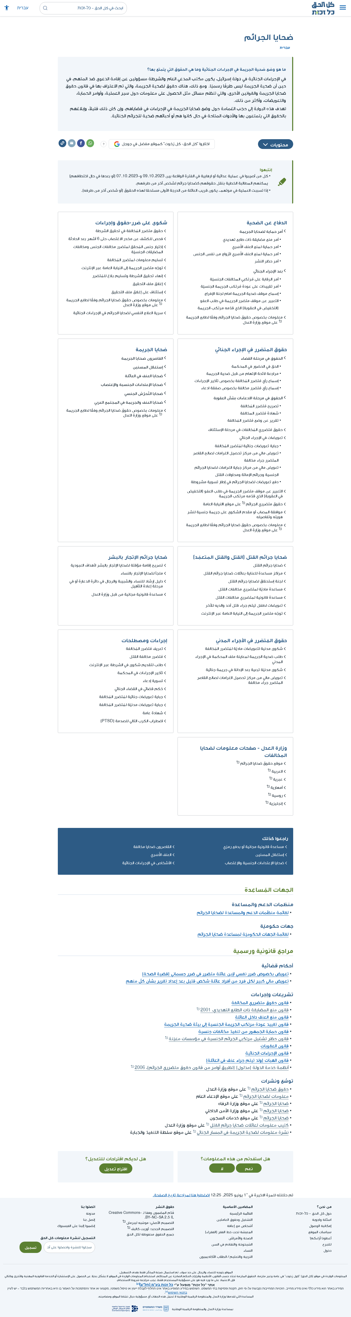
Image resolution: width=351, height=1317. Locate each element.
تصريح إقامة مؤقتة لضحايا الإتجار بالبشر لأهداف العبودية (117, 565)
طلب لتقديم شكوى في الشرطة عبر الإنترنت (126, 665)
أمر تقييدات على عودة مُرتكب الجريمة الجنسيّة (240, 286)
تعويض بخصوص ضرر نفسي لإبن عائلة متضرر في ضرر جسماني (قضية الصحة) (215, 973)
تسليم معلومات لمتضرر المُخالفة (135, 260)
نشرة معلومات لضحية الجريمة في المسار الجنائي (243, 1132)
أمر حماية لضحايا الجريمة (261, 231)
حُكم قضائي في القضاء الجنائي (139, 689)
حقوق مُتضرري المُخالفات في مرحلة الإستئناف (245, 430)
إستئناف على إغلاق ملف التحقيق (137, 292)
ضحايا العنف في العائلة (144, 375)
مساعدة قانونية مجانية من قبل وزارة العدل (127, 594)
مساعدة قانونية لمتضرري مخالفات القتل (249, 597)
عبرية (278, 779)
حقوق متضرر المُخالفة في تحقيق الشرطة (129, 231)
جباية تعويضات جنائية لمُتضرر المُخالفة (247, 446)
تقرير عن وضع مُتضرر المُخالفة (253, 420)
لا (222, 1168)
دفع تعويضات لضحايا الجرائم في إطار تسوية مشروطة (235, 482)
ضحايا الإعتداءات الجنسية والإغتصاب (132, 384)
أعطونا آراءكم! (320, 1238)
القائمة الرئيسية (241, 1213)
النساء (248, 1250)
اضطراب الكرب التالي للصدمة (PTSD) (131, 721)
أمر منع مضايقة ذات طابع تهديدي (251, 239)
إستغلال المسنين (148, 366)
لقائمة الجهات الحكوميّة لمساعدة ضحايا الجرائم (243, 934)
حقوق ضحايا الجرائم (270, 1089)
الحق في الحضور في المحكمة (255, 366)
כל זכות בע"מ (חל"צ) (156, 1284)
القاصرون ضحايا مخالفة (152, 847)
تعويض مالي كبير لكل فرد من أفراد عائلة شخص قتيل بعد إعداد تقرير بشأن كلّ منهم (207, 981)
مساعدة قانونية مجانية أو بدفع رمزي (253, 847)
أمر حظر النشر (267, 261)
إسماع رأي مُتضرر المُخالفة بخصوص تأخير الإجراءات (237, 381)
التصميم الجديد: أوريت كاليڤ (152, 1229)
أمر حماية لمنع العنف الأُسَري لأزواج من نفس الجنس (236, 254)
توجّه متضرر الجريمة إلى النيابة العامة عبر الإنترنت (122, 268)
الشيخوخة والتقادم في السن (232, 1244)
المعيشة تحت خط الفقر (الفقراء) (229, 1232)
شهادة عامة (153, 713)
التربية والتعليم (241, 1257)
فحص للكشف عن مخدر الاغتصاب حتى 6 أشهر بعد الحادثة (115, 239)
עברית (22, 8)
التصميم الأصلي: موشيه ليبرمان (150, 1223)
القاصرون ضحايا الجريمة (142, 358)
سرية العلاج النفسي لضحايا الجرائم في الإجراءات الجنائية (118, 313)
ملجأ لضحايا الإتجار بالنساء (142, 573)
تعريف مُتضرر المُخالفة (144, 649)
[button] (343, 8)
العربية (277, 771)
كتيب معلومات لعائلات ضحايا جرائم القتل (249, 1125)
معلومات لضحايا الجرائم (266, 1096)
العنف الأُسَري (161, 855)
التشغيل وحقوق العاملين (235, 1220)
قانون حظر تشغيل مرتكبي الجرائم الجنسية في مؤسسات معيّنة (229, 1038)
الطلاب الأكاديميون (213, 1257)
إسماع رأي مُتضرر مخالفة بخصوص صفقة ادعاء (240, 388)
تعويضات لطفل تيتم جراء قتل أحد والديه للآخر (244, 605)
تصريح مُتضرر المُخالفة (260, 406)
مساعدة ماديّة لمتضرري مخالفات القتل (250, 589)
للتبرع (326, 1244)
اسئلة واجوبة (321, 1220)
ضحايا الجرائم (276, 1103)
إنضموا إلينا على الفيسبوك (76, 1226)
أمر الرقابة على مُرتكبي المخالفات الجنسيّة (244, 279)
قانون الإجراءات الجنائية (267, 1053)
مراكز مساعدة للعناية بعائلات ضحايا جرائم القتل (243, 573)
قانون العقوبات (275, 1046)
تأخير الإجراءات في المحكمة (140, 673)
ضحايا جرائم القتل (268, 565)
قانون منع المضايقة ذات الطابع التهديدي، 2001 (244, 1009)
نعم (249, 1168)
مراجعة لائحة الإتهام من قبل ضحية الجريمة (242, 374)
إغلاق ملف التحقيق (148, 284)
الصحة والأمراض (241, 1238)
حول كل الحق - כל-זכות (313, 1213)
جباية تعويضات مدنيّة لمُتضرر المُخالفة (131, 705)
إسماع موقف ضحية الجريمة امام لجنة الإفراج (242, 293)
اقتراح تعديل (115, 1168)
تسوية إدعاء (153, 681)
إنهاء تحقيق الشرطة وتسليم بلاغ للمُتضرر (127, 276)
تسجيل (30, 1247)
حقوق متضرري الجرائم (264, 504)
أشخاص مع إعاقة (240, 1226)
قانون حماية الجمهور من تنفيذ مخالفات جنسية (243, 1031)
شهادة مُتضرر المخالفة (259, 413)
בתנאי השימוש (177, 1292)
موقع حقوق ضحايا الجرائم (261, 763)
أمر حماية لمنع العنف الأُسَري (255, 247)
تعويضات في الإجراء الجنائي (261, 438)
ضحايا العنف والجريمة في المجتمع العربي (128, 402)
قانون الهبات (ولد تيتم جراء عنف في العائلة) (247, 1060)
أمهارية (277, 787)
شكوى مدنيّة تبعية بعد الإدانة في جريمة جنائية (244, 670)
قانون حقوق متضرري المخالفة (260, 1002)
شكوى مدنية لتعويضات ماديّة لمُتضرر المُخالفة (244, 649)
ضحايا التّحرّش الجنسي (143, 393)
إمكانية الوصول (320, 1226)
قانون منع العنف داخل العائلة (262, 1017)
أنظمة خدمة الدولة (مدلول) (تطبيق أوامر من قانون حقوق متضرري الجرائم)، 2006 (212, 1067)
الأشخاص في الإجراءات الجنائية (146, 863)
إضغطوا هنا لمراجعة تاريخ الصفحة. (181, 1195)
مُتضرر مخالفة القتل (146, 657)
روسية (277, 795)
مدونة (90, 1213)
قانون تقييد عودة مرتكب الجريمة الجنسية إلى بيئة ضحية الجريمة (226, 1024)
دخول (327, 1250)
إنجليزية (276, 803)
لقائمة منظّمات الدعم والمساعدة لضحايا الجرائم (243, 912)
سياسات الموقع (319, 1232)
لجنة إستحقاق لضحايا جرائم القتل (255, 581)
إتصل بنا (89, 1220)
